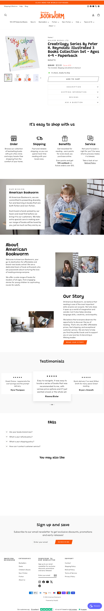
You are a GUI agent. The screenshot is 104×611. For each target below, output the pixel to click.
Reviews (74, 97)
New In (33, 22)
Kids (77, 22)
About (51, 26)
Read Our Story (75, 342)
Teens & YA (88, 22)
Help (21, 6)
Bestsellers (43, 22)
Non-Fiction (66, 22)
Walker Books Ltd (58, 40)
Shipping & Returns (10, 6)
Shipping (61, 68)
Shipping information (74, 92)
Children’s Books (24, 570)
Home (50, 37)
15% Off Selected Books (19, 22)
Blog (26, 6)
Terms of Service (71, 573)
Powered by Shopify (52, 600)
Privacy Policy (70, 576)
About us (22, 580)
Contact (68, 563)
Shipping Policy (70, 566)
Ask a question (74, 102)
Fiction (54, 22)
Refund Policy (70, 570)
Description (74, 87)
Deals (21, 566)
